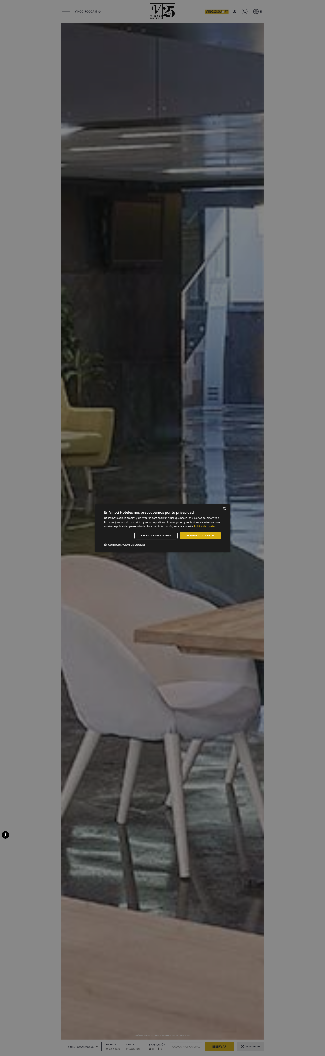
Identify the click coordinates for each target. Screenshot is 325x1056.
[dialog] (162, 528)
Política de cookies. (205, 526)
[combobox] (224, 508)
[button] (124, 545)
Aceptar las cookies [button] (200, 535)
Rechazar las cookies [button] (156, 535)
